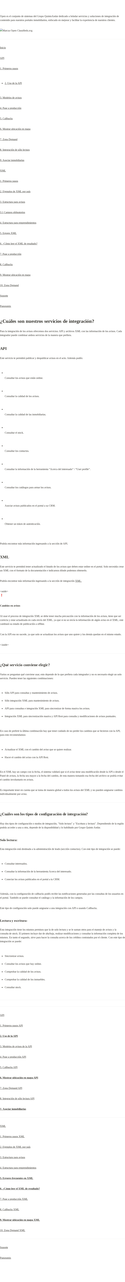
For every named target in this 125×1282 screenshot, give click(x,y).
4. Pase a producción (10, 108)
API (2, 58)
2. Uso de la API (13, 83)
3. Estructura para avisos (12, 202)
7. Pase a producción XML (14, 1199)
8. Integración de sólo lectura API (17, 1098)
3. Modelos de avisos (11, 97)
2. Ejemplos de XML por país (15, 191)
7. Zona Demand (8, 139)
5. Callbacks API (8, 1067)
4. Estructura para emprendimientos (18, 222)
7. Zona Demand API (11, 1088)
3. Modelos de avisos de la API (16, 1046)
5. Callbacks (6, 118)
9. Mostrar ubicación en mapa (15, 274)
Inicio (3, 47)
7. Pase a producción (10, 254)
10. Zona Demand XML (12, 1230)
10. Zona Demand (9, 285)
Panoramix (5, 306)
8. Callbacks (6, 264)
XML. (78, 581)
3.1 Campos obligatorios (12, 212)
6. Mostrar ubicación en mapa (15, 129)
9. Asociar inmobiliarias (12, 160)
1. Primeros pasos (9, 68)
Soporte (4, 295)
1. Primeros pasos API (11, 1025)
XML (3, 170)
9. (13, 1109)
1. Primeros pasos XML (12, 1136)
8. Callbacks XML (9, 1209)
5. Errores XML (8, 233)
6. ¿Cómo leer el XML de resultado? (18, 243)
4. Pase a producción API (13, 1056)
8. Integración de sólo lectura (15, 149)
